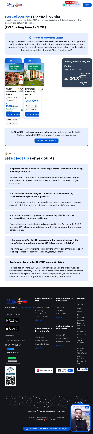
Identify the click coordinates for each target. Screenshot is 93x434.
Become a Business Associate (81, 323)
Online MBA (39, 337)
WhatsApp (30, 106)
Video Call (11, 119)
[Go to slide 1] (12, 84)
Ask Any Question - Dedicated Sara (81, 360)
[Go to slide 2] (14, 84)
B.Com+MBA (61, 314)
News (79, 311)
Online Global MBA (42, 341)
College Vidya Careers (80, 340)
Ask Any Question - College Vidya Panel (82, 349)
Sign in (87, 5)
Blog (79, 308)
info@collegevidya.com (15, 340)
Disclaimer (32, 411)
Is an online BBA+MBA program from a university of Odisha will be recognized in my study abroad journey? (41, 217)
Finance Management (43, 307)
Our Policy (61, 411)
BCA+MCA (60, 307)
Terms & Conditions (47, 411)
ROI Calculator (81, 316)
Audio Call (11, 123)
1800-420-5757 (13, 352)
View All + (39, 320)
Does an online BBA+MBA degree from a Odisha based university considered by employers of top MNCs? (41, 195)
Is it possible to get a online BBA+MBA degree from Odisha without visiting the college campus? (45, 170)
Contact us (81, 334)
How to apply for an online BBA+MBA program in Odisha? (37, 262)
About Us (80, 305)
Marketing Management (40, 311)
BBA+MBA (60, 310)
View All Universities (45, 140)
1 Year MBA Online (42, 344)
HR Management (41, 316)
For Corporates (81, 330)
